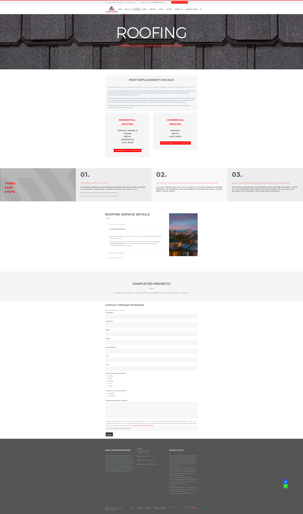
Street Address (111, 347)
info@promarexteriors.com (148, 460)
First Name (110, 312)
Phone (108, 330)
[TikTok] (162, 2)
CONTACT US (179, 9)
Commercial (111, 396)
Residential (111, 393)
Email (108, 338)
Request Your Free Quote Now (179, 2)
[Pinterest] (151, 2)
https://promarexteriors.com (149, 464)
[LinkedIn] (144, 2)
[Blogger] (158, 2)
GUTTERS (169, 9)
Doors (110, 383)
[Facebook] (141, 2)
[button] (285, 486)
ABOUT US (128, 9)
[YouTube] (155, 2)
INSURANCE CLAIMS (192, 9)
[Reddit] (160, 2)
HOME (120, 9)
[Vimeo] (153, 2)
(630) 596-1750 (131, 2)
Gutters (110, 386)
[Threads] (165, 2)
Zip (107, 364)
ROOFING (137, 9)
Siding (110, 378)
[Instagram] (148, 2)
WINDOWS (152, 9)
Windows (110, 381)
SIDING (144, 9)
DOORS (161, 9)
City (107, 356)
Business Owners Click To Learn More (175, 143)
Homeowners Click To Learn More (127, 150)
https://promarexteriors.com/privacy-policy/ (143, 425)
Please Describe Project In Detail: (117, 400)
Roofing (110, 376)
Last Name (109, 321)
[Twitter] (146, 2)
